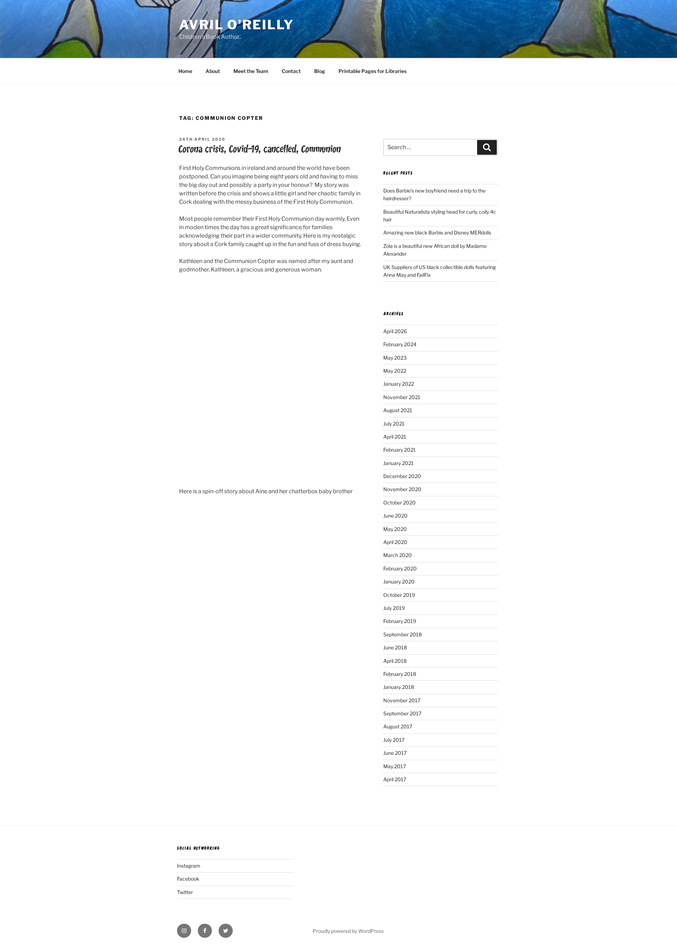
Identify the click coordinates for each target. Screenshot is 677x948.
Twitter (185, 892)
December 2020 (402, 476)
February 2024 (399, 344)
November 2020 (402, 489)
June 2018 (395, 647)
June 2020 (395, 516)
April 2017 (394, 779)
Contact (291, 71)
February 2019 (399, 621)
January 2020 (399, 582)
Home (185, 71)
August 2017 (397, 726)
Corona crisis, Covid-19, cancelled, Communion (259, 149)
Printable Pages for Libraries (372, 71)
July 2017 (393, 740)
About (213, 71)
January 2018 (398, 687)
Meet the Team (250, 71)
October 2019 (399, 595)
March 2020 (397, 555)
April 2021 (394, 437)
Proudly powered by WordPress (348, 931)
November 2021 (401, 397)
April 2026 (395, 331)
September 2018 (402, 634)
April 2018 (395, 661)
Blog (319, 71)
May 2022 (394, 371)
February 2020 (400, 568)
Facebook (188, 879)
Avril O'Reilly (236, 24)
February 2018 (399, 674)
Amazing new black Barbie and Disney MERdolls (437, 233)
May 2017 (394, 766)
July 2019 (394, 608)
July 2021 (393, 424)
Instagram (188, 866)
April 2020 (395, 542)
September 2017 (402, 713)
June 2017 (395, 753)
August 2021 (397, 410)
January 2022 (398, 384)
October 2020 (399, 503)
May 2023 (395, 358)
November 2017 (401, 700)
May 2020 (395, 529)
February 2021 (399, 450)
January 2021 (398, 463)
